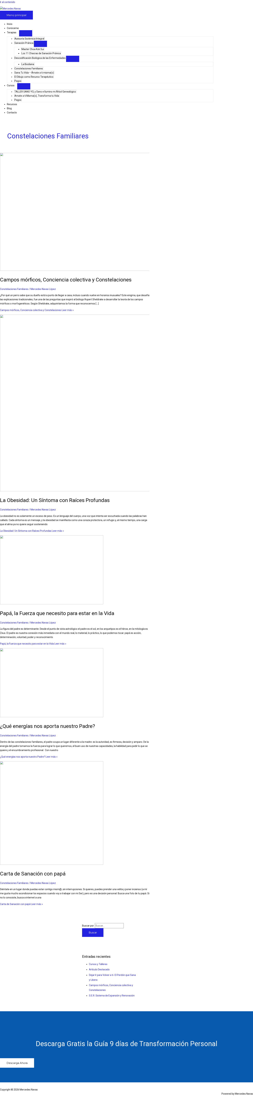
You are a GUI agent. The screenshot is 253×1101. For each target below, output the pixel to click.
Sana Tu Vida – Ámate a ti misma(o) (34, 72)
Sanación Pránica (23, 43)
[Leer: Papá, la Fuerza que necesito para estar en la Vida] (51, 603)
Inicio (9, 24)
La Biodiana (28, 64)
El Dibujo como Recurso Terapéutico (33, 76)
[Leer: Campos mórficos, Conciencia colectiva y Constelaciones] (88, 270)
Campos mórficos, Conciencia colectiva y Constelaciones (65, 280)
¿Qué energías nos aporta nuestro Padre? (47, 726)
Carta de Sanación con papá (33, 874)
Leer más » (37, 310)
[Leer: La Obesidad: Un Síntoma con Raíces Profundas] (88, 490)
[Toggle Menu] (25, 33)
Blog (9, 108)
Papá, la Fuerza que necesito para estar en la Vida (57, 613)
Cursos (10, 85)
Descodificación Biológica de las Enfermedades (40, 58)
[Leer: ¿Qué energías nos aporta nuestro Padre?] (51, 716)
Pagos (17, 81)
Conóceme (13, 28)
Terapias (11, 32)
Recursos (12, 104)
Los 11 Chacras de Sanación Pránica (41, 53)
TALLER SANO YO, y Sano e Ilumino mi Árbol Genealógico (45, 91)
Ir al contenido (7, 2)
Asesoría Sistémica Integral (29, 38)
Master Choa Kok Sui (33, 49)
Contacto (12, 112)
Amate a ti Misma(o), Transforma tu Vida (36, 95)
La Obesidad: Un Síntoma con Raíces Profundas (55, 500)
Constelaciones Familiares (28, 68)
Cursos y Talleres (98, 964)
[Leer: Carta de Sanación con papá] (51, 864)
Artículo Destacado (99, 969)
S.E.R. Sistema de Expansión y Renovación (112, 995)
